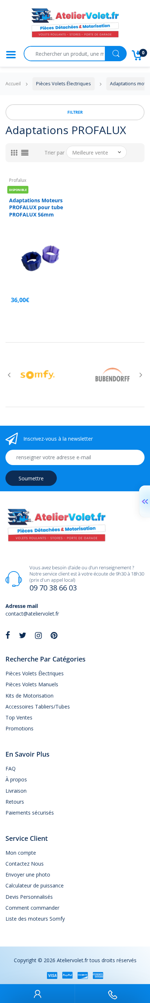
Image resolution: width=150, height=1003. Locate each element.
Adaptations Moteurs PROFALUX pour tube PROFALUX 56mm (36, 207)
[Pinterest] (54, 635)
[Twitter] (22, 635)
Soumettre (31, 478)
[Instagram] (38, 635)
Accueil (13, 84)
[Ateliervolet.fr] (75, 25)
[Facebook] (7, 635)
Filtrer (75, 112)
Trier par (54, 152)
